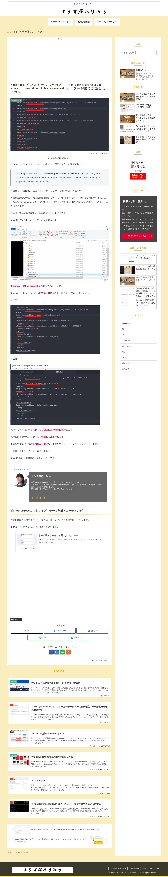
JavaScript (126, 340)
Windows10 (17, 619)
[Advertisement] (59, 58)
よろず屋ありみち (41, 476)
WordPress (126, 323)
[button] (154, 52)
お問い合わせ (134, 868)
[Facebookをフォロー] (32, 497)
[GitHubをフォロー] (36, 497)
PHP (124, 329)
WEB (124, 335)
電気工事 (125, 369)
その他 (124, 358)
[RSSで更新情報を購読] (44, 497)
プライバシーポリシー (150, 868)
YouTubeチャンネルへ (138, 236)
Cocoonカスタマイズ (118, 868)
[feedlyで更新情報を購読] (40, 497)
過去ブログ (126, 363)
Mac (123, 352)
